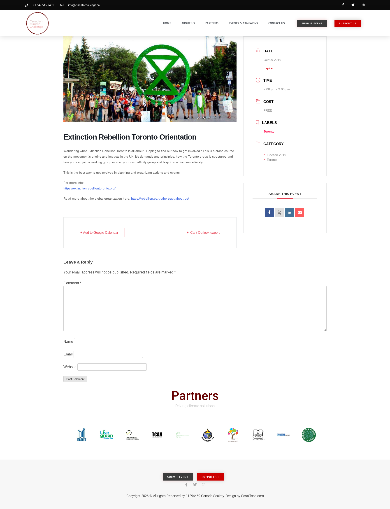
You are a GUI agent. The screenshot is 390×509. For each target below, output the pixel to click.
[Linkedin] (289, 212)
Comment (72, 283)
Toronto (272, 159)
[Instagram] (363, 5)
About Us (188, 23)
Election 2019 (276, 155)
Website (70, 367)
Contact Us (276, 23)
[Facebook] (343, 5)
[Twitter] (353, 5)
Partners (211, 23)
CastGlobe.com (252, 496)
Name (68, 341)
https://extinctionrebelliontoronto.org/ (89, 188)
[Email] (299, 212)
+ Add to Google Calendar (99, 232)
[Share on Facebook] (269, 212)
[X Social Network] (279, 212)
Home (167, 23)
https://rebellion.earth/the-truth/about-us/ (160, 198)
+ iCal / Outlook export (203, 232)
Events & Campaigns (243, 23)
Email (68, 354)
